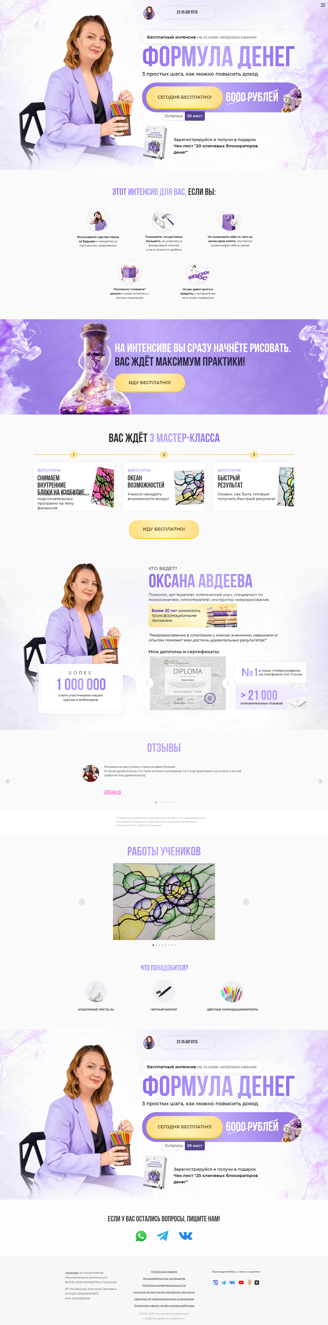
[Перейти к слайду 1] (155, 802)
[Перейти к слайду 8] (174, 945)
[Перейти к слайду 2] (158, 802)
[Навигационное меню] (322, 5)
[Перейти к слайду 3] (161, 802)
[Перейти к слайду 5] (166, 802)
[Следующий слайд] (320, 781)
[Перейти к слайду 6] (169, 802)
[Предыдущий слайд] (7, 781)
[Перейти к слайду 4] (164, 802)
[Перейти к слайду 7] (172, 802)
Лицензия (71, 1272)
